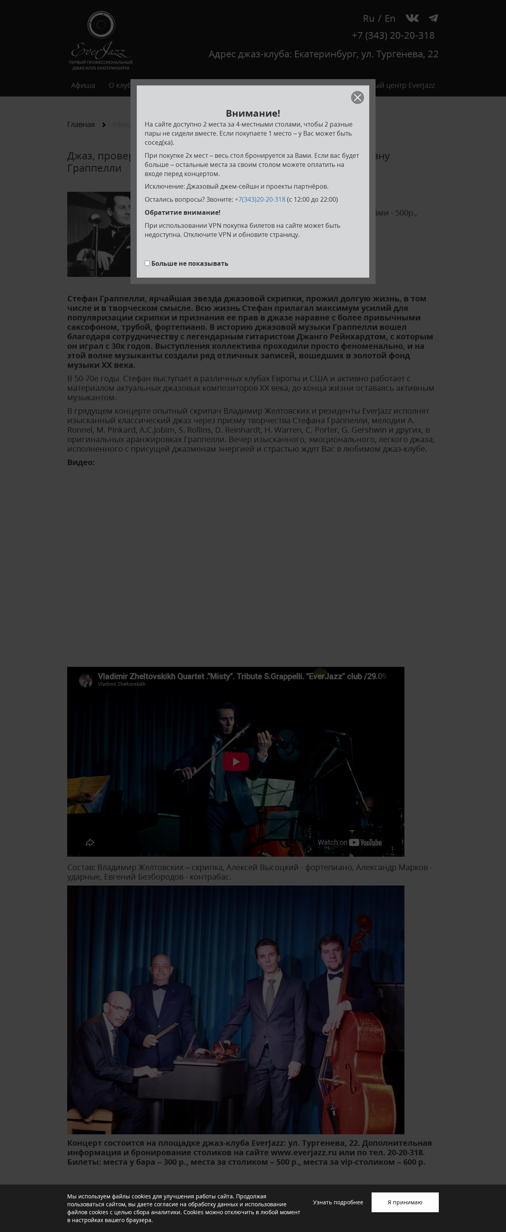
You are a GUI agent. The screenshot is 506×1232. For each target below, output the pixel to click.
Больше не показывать (189, 263)
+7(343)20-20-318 (260, 199)
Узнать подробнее (338, 1202)
